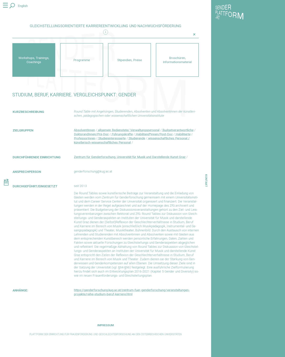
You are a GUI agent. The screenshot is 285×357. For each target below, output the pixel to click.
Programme (81, 60)
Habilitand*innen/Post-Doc (154, 134)
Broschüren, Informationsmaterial (177, 60)
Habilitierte (182, 134)
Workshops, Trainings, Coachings (33, 60)
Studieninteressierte (111, 138)
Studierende (136, 138)
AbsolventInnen (84, 130)
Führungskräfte (122, 134)
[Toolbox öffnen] (6, 183)
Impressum (105, 325)
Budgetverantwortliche (177, 130)
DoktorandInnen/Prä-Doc (91, 134)
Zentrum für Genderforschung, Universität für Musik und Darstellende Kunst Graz (130, 157)
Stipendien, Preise (129, 60)
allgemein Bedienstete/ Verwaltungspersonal (128, 130)
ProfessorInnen (84, 138)
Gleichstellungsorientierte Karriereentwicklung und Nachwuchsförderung (105, 26)
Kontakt (206, 180)
